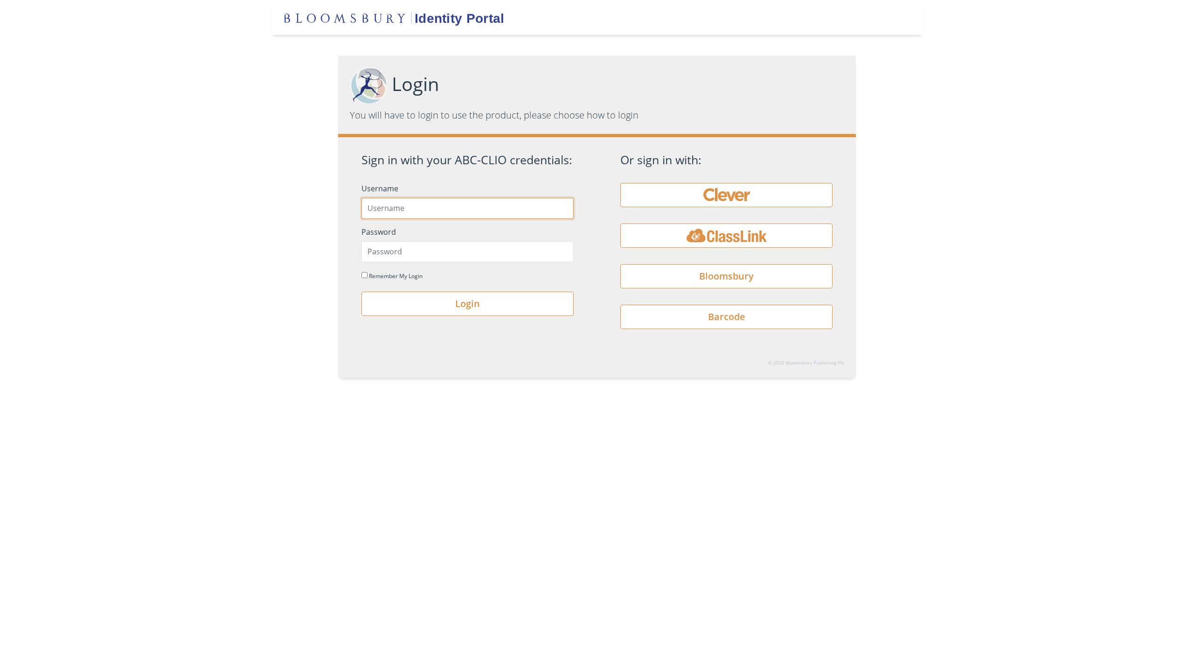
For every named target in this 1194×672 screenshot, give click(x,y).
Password (378, 232)
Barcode (726, 316)
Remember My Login (395, 276)
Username (379, 188)
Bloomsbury (726, 276)
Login (467, 303)
